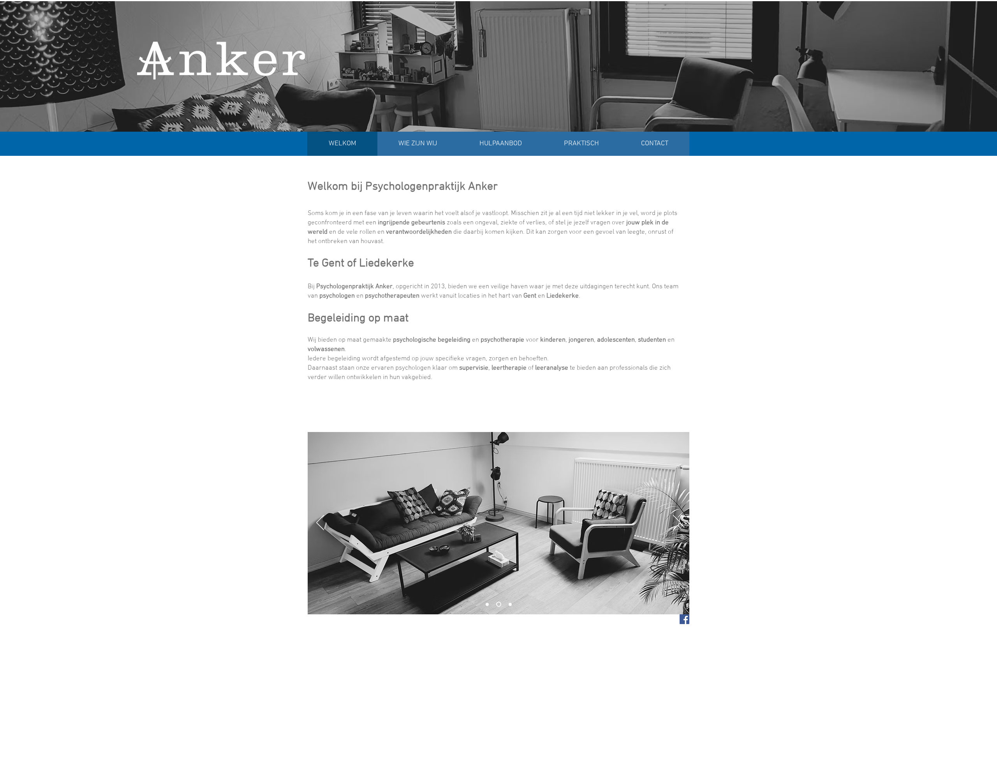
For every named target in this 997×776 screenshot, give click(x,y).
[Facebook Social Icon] (684, 619)
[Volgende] (677, 523)
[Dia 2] (497, 604)
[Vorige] (320, 523)
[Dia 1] (487, 604)
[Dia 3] (509, 604)
